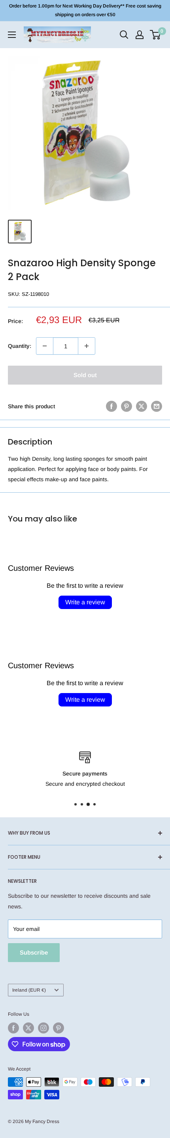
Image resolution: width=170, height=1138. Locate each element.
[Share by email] (156, 405)
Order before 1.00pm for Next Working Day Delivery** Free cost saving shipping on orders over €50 (85, 10)
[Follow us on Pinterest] (58, 1027)
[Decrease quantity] (44, 346)
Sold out (85, 375)
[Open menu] (12, 35)
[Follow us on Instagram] (43, 1027)
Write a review (85, 602)
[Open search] (124, 34)
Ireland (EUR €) (29, 990)
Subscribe (34, 952)
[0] (156, 34)
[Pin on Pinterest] (126, 405)
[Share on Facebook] (111, 405)
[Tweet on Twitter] (141, 405)
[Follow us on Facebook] (13, 1027)
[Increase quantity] (86, 346)
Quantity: (19, 346)
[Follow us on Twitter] (28, 1027)
